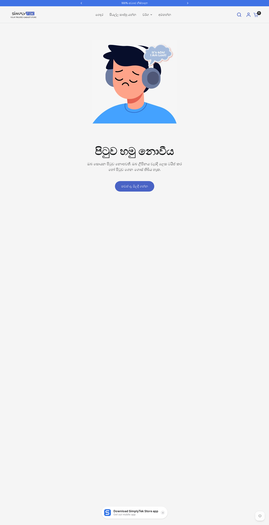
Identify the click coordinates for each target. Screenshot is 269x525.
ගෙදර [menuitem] (99, 14)
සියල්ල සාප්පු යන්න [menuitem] (122, 14)
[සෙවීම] (239, 14)
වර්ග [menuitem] (145, 14)
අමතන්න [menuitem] (164, 14)
